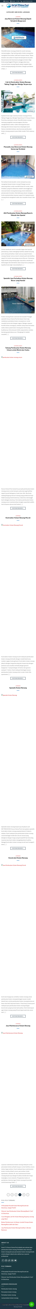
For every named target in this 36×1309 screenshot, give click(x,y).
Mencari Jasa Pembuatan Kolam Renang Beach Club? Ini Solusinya (17, 1212)
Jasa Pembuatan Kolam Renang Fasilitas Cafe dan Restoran (16, 1229)
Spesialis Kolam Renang (18, 688)
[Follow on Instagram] (6, 1260)
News (20, 80)
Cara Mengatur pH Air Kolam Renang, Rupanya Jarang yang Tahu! (17, 1218)
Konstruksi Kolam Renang (18, 858)
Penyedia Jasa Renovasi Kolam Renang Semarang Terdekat (18, 148)
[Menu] (2, 6)
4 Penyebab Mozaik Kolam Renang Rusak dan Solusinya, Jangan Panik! (15, 1207)
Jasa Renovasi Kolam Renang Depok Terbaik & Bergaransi (18, 20)
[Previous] (8, 1194)
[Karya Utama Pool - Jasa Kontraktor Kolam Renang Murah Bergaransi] (18, 6)
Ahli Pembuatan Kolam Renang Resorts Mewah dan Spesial (18, 214)
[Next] (27, 1194)
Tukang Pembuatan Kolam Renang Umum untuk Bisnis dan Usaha (18, 349)
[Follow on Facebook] (2, 1260)
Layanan (18, 16)
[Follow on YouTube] (15, 1260)
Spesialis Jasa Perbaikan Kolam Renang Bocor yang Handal (18, 279)
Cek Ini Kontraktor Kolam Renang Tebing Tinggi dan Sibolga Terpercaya (18, 83)
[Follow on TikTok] (9, 1260)
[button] (31, 1304)
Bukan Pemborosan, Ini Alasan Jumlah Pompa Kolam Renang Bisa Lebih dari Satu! (17, 1223)
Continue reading (18, 72)
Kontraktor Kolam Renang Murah (18, 518)
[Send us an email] (12, 1260)
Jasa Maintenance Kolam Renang (18, 1026)
